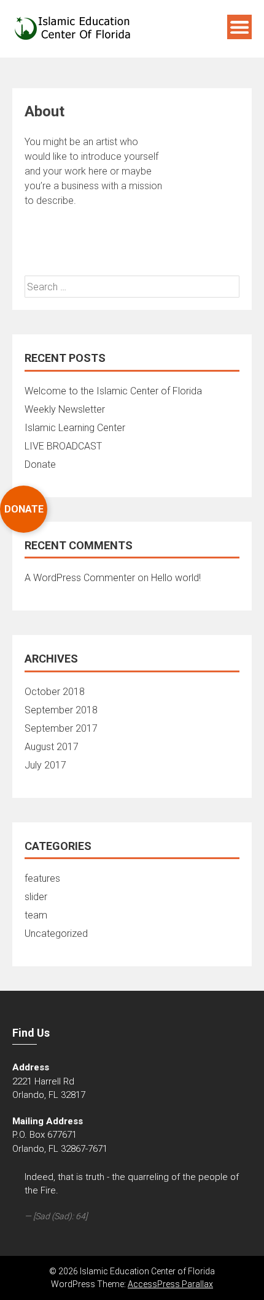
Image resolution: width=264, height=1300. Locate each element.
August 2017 (52, 747)
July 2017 (45, 765)
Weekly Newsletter (65, 409)
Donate (40, 464)
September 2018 (61, 710)
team (36, 915)
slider (36, 897)
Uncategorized (56, 933)
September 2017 (61, 728)
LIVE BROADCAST (63, 446)
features (42, 878)
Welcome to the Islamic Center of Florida (113, 391)
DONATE (24, 509)
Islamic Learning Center (75, 428)
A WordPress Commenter (80, 578)
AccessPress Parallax (170, 1284)
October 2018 (55, 691)
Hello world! (176, 578)
